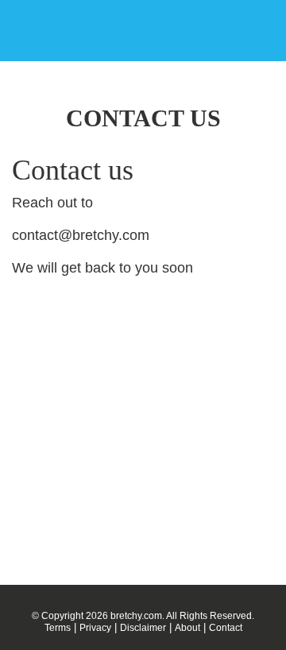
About (187, 627)
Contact (225, 627)
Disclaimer (143, 627)
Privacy (95, 627)
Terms (57, 627)
